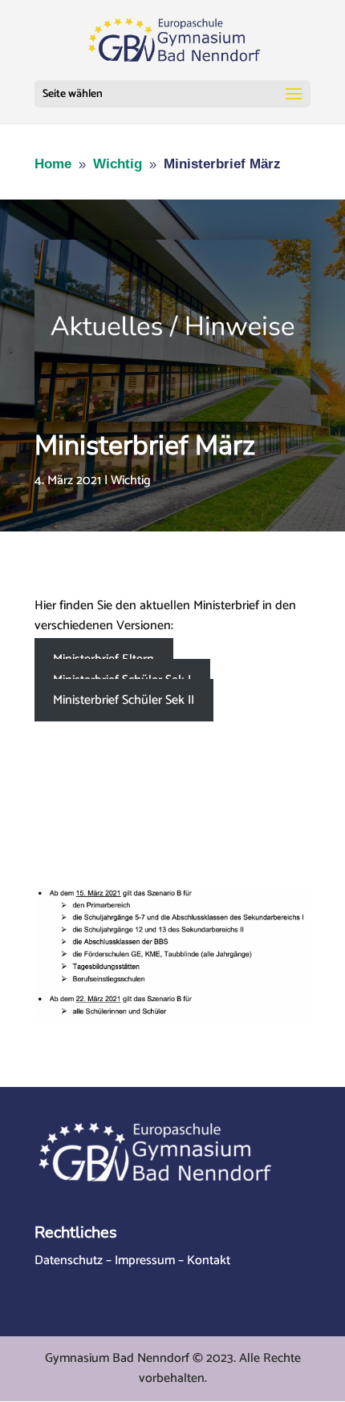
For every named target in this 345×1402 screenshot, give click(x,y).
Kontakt (208, 1260)
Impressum (145, 1260)
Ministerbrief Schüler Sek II (123, 700)
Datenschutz (68, 1260)
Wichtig (131, 480)
